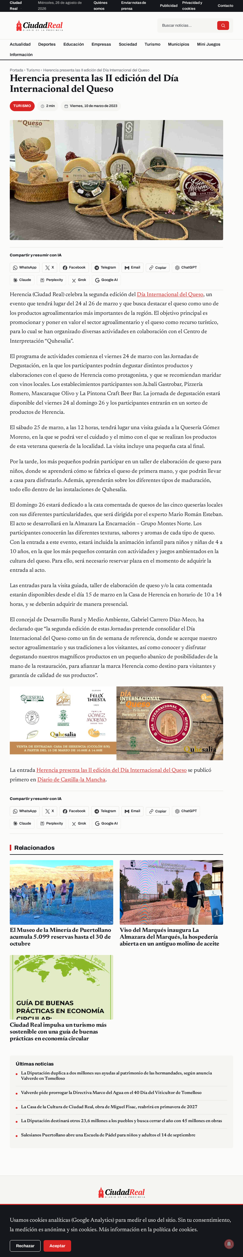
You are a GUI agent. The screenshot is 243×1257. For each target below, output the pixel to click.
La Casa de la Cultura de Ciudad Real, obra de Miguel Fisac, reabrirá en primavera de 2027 (109, 1107)
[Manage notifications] (229, 1244)
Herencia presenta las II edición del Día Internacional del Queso (111, 770)
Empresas (101, 44)
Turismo (152, 44)
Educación (73, 44)
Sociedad (128, 44)
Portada (16, 70)
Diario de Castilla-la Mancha (71, 780)
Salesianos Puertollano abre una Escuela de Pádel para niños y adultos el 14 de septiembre (108, 1135)
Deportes (47, 44)
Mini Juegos (208, 44)
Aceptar (57, 1246)
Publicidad (169, 6)
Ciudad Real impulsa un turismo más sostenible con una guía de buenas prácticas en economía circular (58, 1032)
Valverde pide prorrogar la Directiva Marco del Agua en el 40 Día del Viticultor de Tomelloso (111, 1093)
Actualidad (20, 44)
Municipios (178, 44)
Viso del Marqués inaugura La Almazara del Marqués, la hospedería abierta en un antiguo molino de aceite (169, 937)
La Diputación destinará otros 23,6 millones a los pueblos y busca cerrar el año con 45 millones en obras (121, 1121)
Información (21, 54)
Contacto (225, 6)
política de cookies (174, 1230)
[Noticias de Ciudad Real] (39, 25)
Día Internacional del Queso (170, 295)
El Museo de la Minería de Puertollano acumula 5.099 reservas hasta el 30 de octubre (60, 937)
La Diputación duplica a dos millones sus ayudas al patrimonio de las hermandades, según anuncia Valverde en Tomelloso (116, 1076)
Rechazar (25, 1246)
